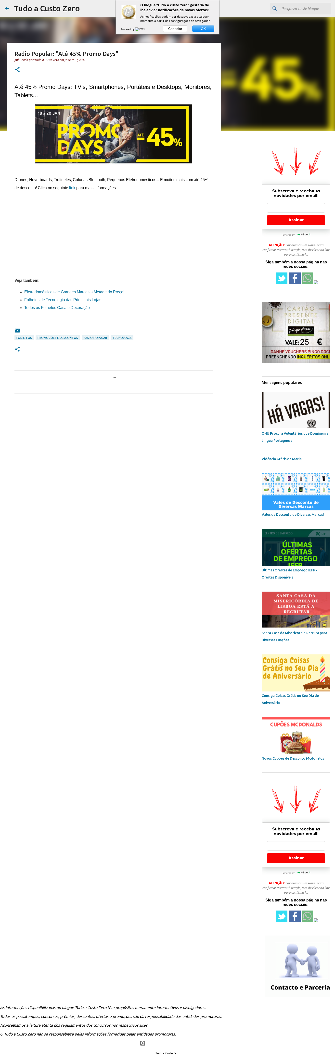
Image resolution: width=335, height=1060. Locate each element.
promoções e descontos (58, 337)
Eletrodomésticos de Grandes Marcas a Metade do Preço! (74, 292)
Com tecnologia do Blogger (170, 1043)
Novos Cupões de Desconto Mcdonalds (293, 758)
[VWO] (140, 29)
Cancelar (175, 29)
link (72, 188)
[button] (17, 70)
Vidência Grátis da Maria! (282, 459)
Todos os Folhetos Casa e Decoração (57, 308)
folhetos (24, 337)
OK (203, 29)
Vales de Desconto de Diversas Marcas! (293, 515)
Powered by (128, 29)
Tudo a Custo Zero (47, 8)
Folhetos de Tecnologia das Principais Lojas (62, 300)
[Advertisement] (113, 234)
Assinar (296, 220)
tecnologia (122, 337)
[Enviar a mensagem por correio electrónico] (17, 332)
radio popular (95, 337)
